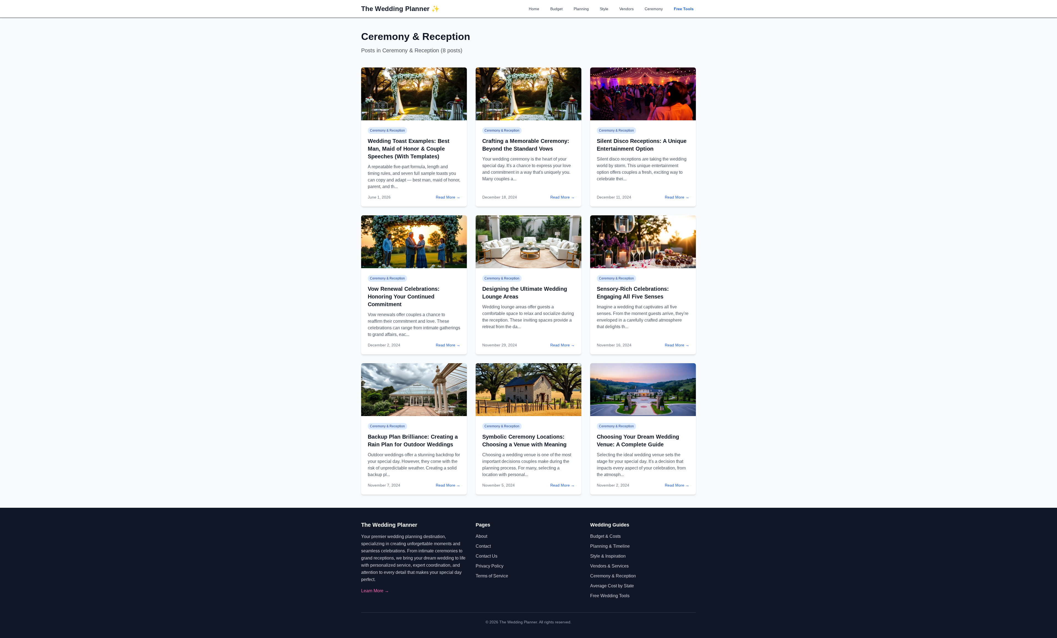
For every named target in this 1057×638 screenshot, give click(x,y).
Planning (581, 9)
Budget (556, 9)
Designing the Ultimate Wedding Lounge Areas (524, 293)
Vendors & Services (609, 566)
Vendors (626, 9)
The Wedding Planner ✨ (400, 8)
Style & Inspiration (608, 556)
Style (604, 9)
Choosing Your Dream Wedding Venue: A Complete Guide (638, 440)
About (481, 536)
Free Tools (684, 9)
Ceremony (654, 9)
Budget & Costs (605, 536)
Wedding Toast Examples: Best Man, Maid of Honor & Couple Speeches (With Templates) (409, 148)
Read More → (448, 197)
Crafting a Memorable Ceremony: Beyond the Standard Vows (525, 145)
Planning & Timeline (610, 546)
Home (534, 9)
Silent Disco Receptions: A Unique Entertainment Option (641, 145)
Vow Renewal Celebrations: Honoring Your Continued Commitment (404, 296)
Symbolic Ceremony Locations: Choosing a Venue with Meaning (524, 440)
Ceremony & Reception (613, 576)
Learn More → (375, 590)
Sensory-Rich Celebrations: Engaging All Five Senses (633, 293)
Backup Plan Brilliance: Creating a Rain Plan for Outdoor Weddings (413, 440)
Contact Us (486, 556)
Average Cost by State (612, 585)
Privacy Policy (489, 566)
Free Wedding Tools (610, 595)
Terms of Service (492, 576)
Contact (483, 546)
